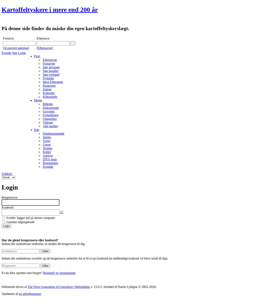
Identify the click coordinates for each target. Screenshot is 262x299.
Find (37, 56)
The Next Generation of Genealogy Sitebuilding (59, 287)
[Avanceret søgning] (16, 48)
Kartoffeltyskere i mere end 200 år (50, 9)
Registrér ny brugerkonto (59, 273)
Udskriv (7, 173)
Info (36, 130)
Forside (6, 53)
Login (22, 53)
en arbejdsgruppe (30, 294)
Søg (14, 53)
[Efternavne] (45, 48)
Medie (38, 100)
